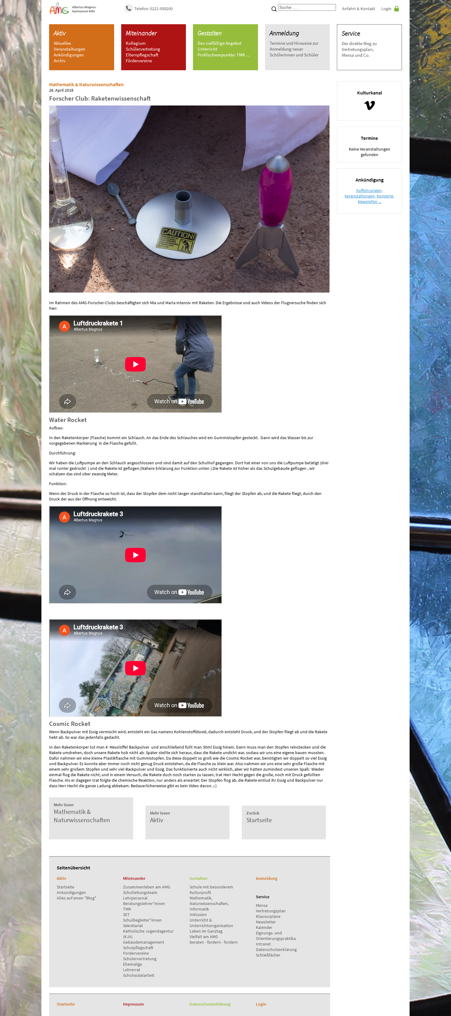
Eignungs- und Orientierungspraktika (276, 935)
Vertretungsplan (271, 911)
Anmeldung (284, 33)
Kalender (264, 927)
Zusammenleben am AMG (146, 887)
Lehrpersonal (135, 898)
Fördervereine (136, 953)
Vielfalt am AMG (204, 936)
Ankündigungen (71, 892)
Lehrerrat (131, 969)
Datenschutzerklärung (276, 949)
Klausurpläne (268, 916)
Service (351, 33)
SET (126, 914)
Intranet (263, 944)
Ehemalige (132, 964)
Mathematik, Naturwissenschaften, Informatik (209, 903)
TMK (127, 909)
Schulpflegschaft (138, 947)
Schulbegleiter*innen (142, 920)
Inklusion (198, 914)
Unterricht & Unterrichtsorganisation (211, 922)
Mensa (262, 905)
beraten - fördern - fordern (214, 942)
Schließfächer (268, 955)
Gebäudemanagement (143, 942)
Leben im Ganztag (206, 931)
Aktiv (60, 33)
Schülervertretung (139, 958)
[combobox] (307, 7)
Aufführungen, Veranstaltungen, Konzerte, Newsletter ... (369, 196)
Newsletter (266, 922)
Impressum (133, 1004)
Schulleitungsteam (140, 892)
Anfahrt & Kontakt (358, 8)
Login (386, 8)
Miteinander (141, 33)
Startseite (65, 887)
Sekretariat (133, 925)
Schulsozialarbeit (138, 975)
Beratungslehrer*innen (144, 903)
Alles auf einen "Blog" (76, 898)
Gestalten (210, 33)
